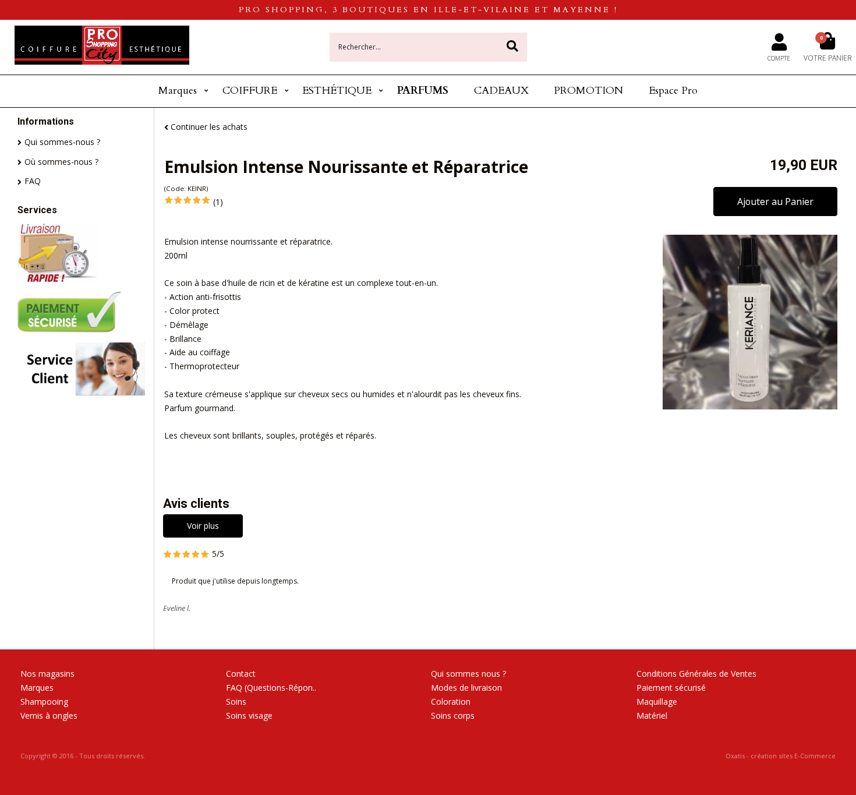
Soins (236, 701)
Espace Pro (673, 90)
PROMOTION (588, 90)
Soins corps (453, 715)
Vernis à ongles (48, 715)
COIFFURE (249, 90)
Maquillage (656, 701)
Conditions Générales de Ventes (696, 673)
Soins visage (249, 715)
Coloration (451, 701)
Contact (241, 673)
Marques (177, 90)
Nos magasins (47, 673)
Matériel (651, 715)
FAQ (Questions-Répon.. (271, 687)
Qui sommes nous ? (468, 673)
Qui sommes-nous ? (62, 141)
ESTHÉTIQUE (337, 90)
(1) (218, 201)
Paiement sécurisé (671, 687)
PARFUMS (422, 90)
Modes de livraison (466, 687)
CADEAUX (501, 90)
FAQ (32, 180)
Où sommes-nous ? (61, 161)
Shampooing (44, 701)
